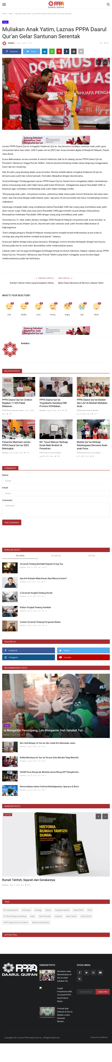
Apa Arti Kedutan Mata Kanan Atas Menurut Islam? (43, 578)
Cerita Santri (86, 916)
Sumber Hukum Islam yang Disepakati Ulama (32, 283)
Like (9, 314)
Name (5, 475)
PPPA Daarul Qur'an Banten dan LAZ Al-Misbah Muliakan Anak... (92, 403)
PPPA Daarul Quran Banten (87, 410)
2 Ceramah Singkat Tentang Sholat (36, 593)
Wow (96, 314)
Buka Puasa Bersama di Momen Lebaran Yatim (81, 283)
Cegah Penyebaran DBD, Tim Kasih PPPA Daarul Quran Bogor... (64, 994)
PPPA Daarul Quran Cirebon (13, 410)
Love (38, 314)
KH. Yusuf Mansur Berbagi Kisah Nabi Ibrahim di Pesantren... (54, 445)
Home (4, 13)
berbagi (38, 910)
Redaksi (11, 43)
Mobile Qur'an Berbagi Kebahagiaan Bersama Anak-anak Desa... (92, 445)
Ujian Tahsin (71, 916)
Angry (67, 314)
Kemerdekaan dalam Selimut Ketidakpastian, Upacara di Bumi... (50, 786)
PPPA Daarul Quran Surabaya (88, 453)
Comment (7, 500)
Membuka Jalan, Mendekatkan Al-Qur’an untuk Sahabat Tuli (64, 976)
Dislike (24, 314)
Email (5, 487)
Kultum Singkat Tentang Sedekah (35, 607)
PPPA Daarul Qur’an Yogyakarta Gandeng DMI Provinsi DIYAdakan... (53, 403)
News (11, 13)
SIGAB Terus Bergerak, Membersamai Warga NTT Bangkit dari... (50, 772)
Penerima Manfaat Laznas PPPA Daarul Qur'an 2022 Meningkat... (16, 445)
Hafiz (32, 916)
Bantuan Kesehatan (40, 922)
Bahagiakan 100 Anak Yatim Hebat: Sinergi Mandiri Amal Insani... (44, 880)
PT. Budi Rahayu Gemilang (15, 916)
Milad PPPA (78, 910)
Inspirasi (58, 916)
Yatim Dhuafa (45, 916)
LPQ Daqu (26, 910)
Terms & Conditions (99, 1037)
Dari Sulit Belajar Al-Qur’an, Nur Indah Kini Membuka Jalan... (48, 743)
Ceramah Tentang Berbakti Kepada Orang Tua (41, 564)
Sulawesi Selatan (62, 910)
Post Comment (12, 522)
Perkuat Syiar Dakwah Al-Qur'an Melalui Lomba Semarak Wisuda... (64, 1014)
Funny (53, 314)
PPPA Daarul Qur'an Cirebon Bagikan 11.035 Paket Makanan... (17, 403)
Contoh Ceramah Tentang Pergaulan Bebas (40, 622)
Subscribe (103, 991)
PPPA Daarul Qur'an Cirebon (16, 922)
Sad (82, 314)
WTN (90, 910)
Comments (10, 468)
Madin (48, 910)
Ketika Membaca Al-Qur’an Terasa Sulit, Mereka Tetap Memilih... (50, 757)
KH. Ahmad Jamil (11, 910)
